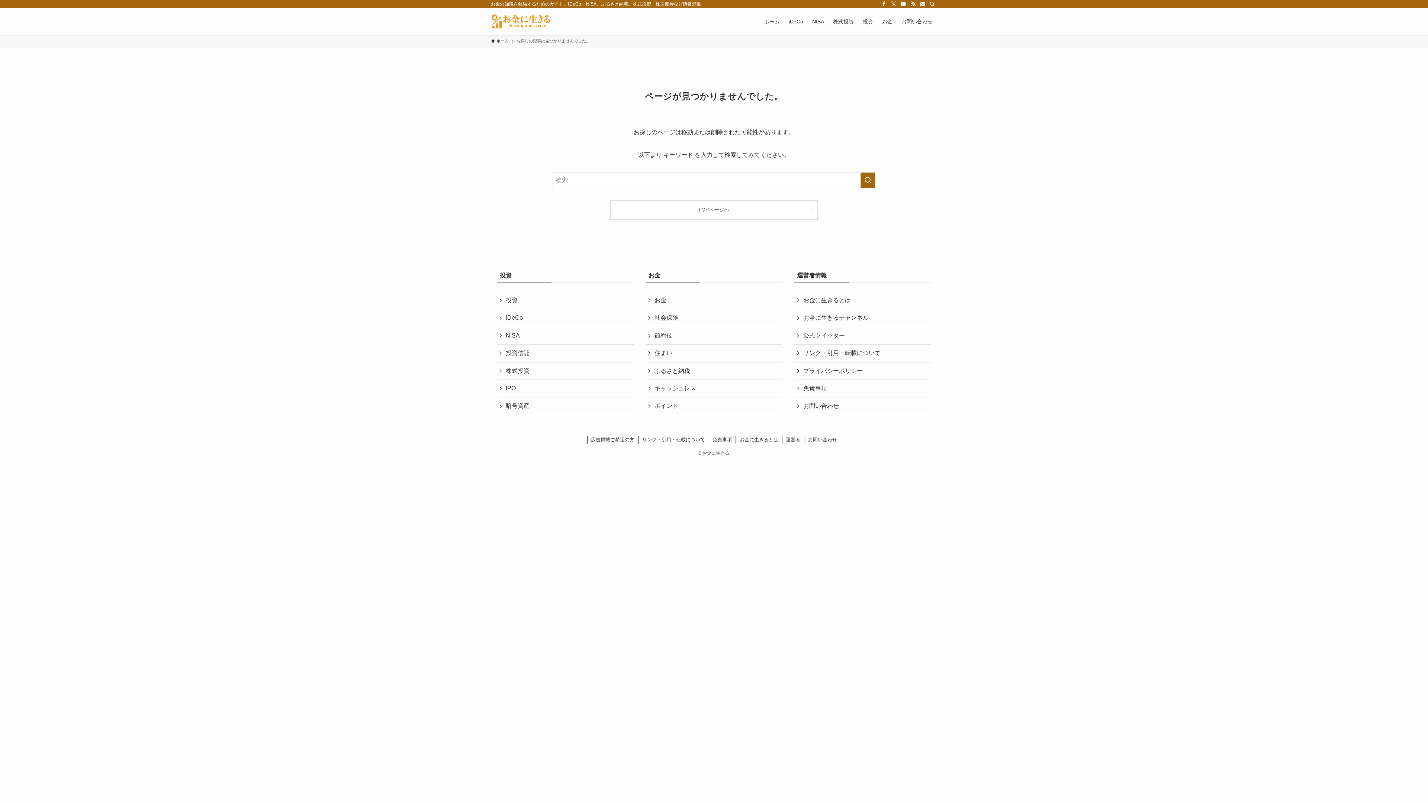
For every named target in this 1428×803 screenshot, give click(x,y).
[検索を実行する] (868, 180)
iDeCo (514, 318)
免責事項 (815, 388)
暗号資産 (518, 406)
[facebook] (884, 4)
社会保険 (666, 318)
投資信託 (518, 353)
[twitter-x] (893, 4)
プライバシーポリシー (833, 371)
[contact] (922, 4)
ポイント (666, 406)
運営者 (793, 439)
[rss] (913, 4)
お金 (660, 300)
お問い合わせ (821, 406)
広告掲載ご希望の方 (612, 439)
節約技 (663, 335)
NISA (513, 335)
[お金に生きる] (521, 21)
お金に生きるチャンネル (836, 318)
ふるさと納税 (672, 371)
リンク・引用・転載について (842, 353)
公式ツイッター (824, 335)
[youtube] (903, 4)
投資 (512, 300)
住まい (663, 353)
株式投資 (518, 371)
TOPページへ (714, 210)
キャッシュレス (675, 388)
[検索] (932, 4)
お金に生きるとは (827, 300)
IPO (511, 388)
